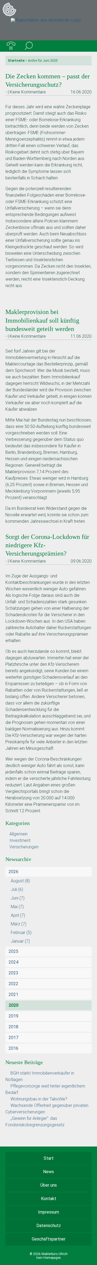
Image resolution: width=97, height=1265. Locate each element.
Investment (19, 840)
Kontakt (48, 1198)
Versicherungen (24, 846)
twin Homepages (48, 1258)
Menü (86, 46)
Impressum (48, 1212)
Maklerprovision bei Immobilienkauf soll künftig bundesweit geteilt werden (42, 320)
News (48, 1171)
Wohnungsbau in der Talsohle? (39, 1099)
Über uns (48, 1185)
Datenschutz (48, 1225)
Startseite (16, 60)
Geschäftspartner (48, 1239)
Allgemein (18, 834)
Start (49, 1158)
